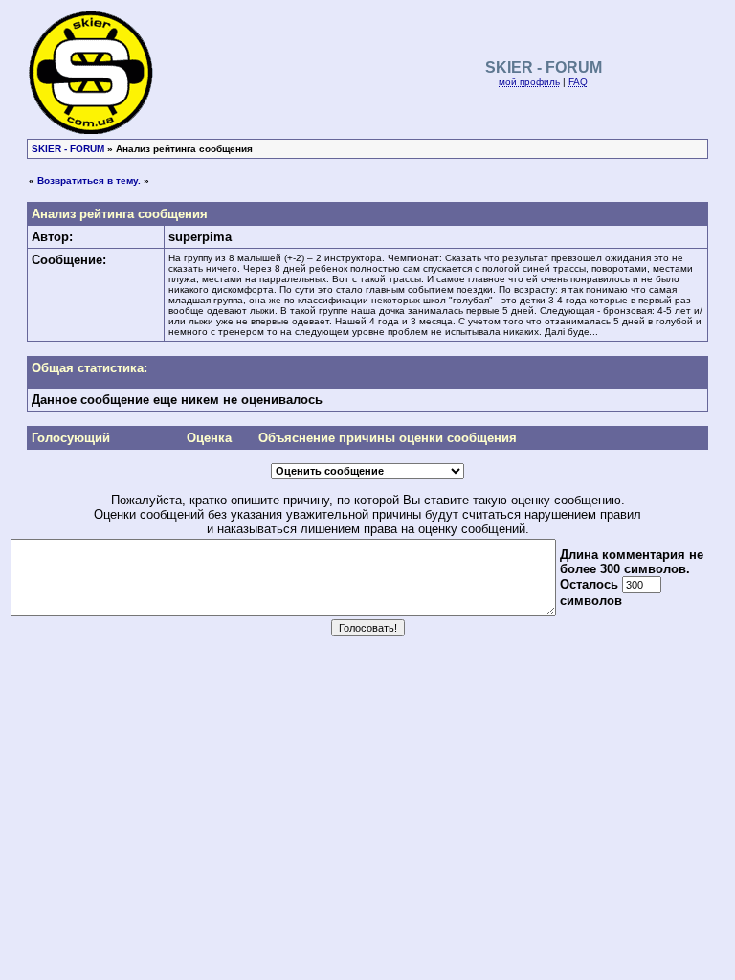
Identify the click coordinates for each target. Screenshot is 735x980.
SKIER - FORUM (68, 149)
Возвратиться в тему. (89, 180)
